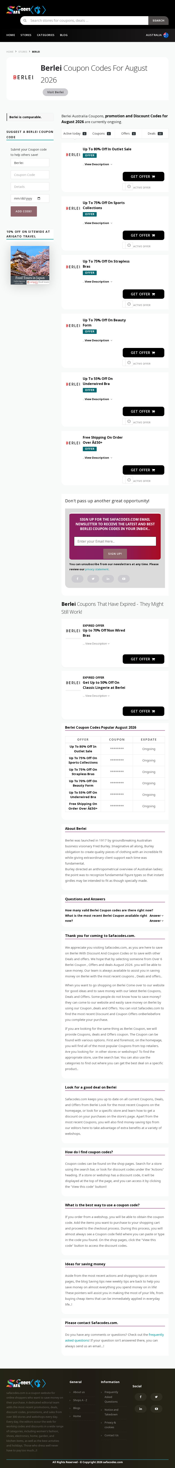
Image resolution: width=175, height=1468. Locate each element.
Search (159, 20)
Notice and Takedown (111, 1412)
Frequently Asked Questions (111, 1396)
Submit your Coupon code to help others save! (29, 152)
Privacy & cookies (110, 1425)
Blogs (76, 1408)
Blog (64, 35)
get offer (141, 176)
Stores (25, 35)
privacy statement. (97, 569)
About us (79, 1392)
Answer (155, 916)
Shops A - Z (80, 1400)
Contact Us (111, 1435)
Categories (45, 35)
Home (10, 35)
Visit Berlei (55, 92)
